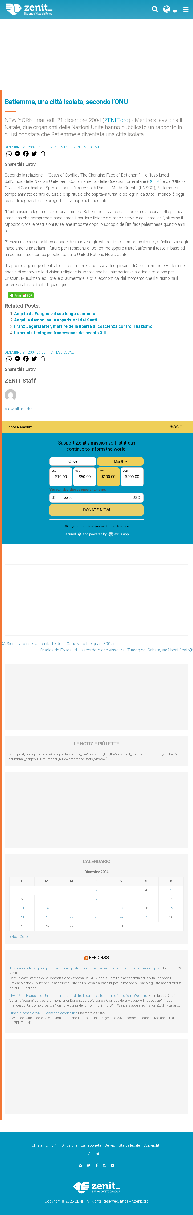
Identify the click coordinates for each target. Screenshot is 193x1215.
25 (146, 917)
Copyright (151, 1145)
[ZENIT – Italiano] (54, 9)
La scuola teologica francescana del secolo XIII (60, 332)
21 (47, 917)
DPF (54, 1145)
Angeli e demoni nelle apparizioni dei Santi (55, 319)
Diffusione (69, 1145)
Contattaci (96, 1154)
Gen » (24, 937)
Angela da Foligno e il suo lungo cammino (54, 313)
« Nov (13, 937)
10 (121, 899)
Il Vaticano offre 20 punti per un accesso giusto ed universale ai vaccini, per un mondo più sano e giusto (85, 968)
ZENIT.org (116, 120)
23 (96, 917)
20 (22, 917)
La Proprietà (91, 1145)
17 (121, 908)
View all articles (19, 408)
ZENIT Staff (61, 147)
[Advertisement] (96, 54)
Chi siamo (40, 1145)
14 (47, 908)
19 (171, 908)
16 (96, 908)
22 (71, 917)
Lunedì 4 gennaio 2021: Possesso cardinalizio (43, 1013)
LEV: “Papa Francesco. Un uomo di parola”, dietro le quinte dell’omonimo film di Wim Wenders (78, 995)
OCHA (154, 181)
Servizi (110, 1145)
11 (146, 899)
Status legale (129, 1145)
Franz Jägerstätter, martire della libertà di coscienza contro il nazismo (83, 326)
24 (121, 917)
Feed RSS (99, 957)
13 (22, 908)
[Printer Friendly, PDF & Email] (21, 295)
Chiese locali (89, 147)
